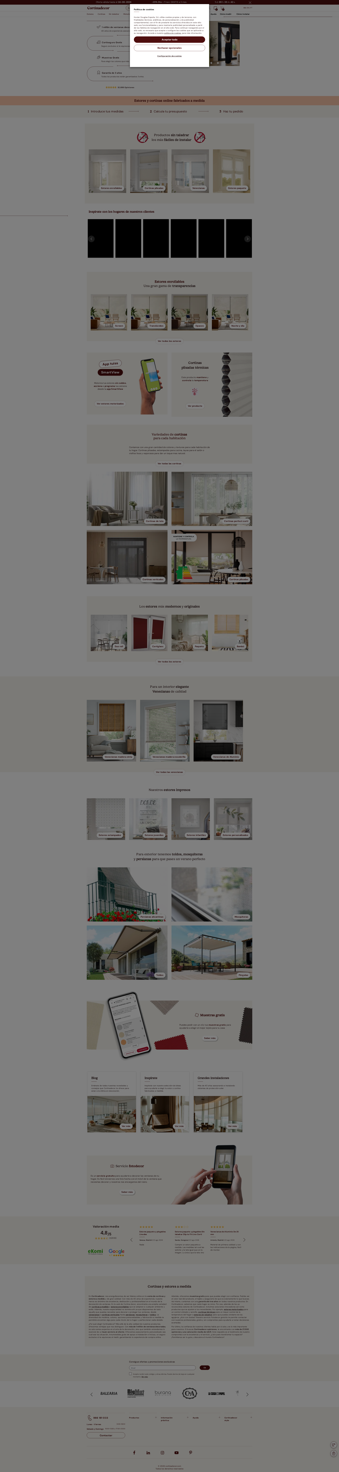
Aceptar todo (169, 39)
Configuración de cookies (169, 56)
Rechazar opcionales (169, 48)
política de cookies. (172, 33)
